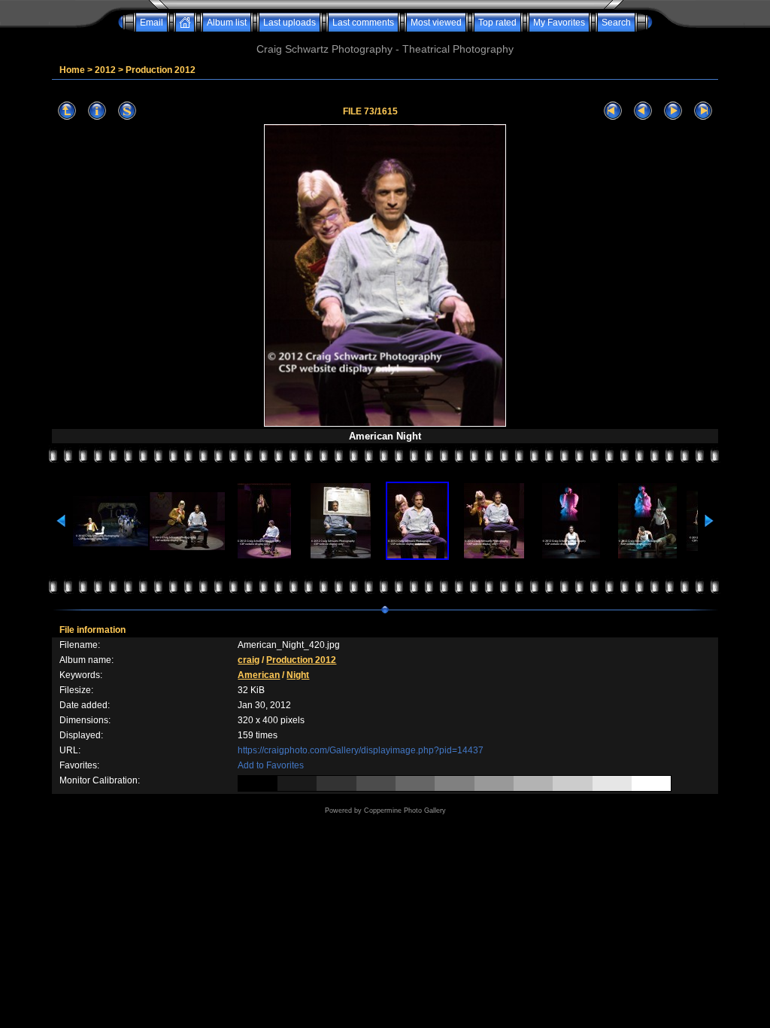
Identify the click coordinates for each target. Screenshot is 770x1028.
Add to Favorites (271, 765)
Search (616, 22)
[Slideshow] (127, 111)
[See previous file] (643, 111)
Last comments (363, 22)
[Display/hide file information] (97, 111)
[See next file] (673, 111)
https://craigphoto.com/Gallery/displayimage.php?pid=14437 (361, 750)
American (259, 675)
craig (248, 660)
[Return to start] (613, 111)
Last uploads (289, 22)
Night (297, 675)
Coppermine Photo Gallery (405, 810)
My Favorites (559, 22)
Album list (227, 22)
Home (72, 70)
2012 (105, 70)
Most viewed (436, 22)
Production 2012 (161, 70)
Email (151, 22)
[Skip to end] (703, 111)
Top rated (497, 22)
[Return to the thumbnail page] (67, 111)
